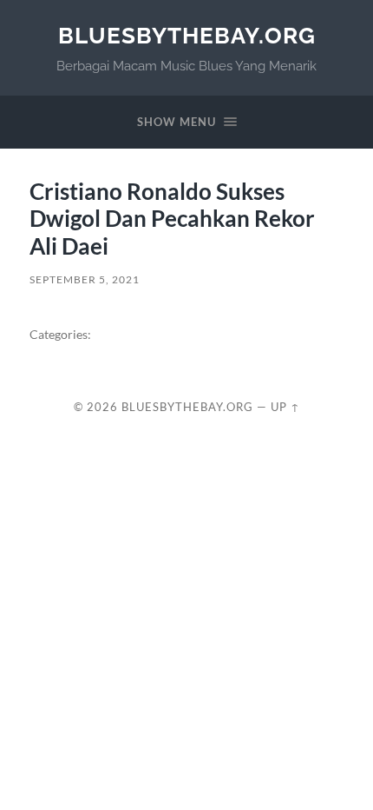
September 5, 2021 (84, 279)
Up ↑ (285, 407)
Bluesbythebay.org (187, 35)
